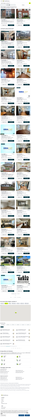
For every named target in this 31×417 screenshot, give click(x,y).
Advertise (2, 401)
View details (11, 25)
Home (11, 297)
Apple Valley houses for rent (4, 379)
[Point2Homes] (4, 395)
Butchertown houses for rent (4, 372)
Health (18, 303)
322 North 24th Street (6, 155)
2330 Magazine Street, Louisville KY (7, 174)
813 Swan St (20, 61)
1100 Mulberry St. (21, 136)
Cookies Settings (3, 415)
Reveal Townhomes (6, 61)
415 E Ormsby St (21, 174)
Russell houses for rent (19, 377)
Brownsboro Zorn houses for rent (4, 371)
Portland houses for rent (3, 378)
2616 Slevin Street (21, 211)
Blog (1, 402)
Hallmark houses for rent (19, 379)
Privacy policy (3, 408)
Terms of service (3, 407)
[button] (16, 313)
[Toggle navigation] (1, 1)
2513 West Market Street (22, 249)
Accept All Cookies (21, 415)
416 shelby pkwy (5, 249)
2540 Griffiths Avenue (6, 230)
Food (10, 303)
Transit (7, 303)
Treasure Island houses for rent (20, 378)
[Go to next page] (21, 348)
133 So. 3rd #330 (5, 80)
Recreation (27, 303)
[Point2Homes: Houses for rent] (6, 1)
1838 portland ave (6, 136)
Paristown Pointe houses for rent (20, 371)
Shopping (14, 303)
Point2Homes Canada (4, 403)
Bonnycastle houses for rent (19, 372)
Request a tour (4, 25)
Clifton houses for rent (3, 370)
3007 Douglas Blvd (21, 80)
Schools (3, 303)
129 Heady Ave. (21, 155)
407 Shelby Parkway (22, 99)
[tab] (2, 324)
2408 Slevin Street (6, 211)
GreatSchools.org (8, 346)
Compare (13, 19)
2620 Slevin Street (21, 230)
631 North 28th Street (6, 99)
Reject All (27, 415)
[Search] (30, 3)
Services (23, 303)
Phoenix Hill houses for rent (19, 370)
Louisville (15, 297)
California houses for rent (3, 377)
